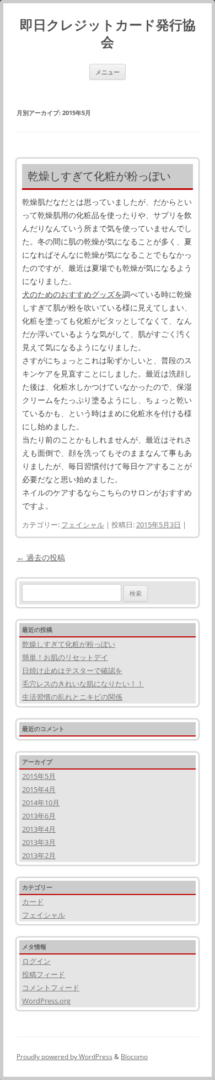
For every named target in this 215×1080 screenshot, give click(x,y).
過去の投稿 (41, 557)
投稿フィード (43, 974)
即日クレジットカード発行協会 (108, 34)
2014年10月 (41, 803)
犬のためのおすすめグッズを (72, 294)
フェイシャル (82, 525)
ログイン (36, 961)
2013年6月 (39, 816)
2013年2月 (39, 855)
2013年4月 (39, 829)
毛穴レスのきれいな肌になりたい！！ (83, 684)
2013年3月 (39, 842)
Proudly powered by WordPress (64, 1056)
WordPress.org (46, 1001)
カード (33, 902)
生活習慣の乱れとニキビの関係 (72, 697)
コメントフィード (50, 987)
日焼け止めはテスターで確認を (72, 670)
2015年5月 (39, 776)
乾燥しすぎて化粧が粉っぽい (99, 175)
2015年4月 (39, 789)
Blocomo (134, 1056)
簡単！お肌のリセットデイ (65, 657)
